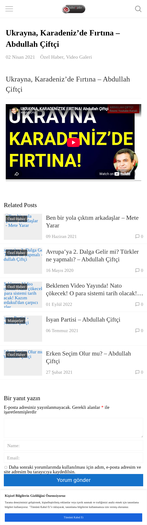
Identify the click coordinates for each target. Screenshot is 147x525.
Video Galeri (79, 57)
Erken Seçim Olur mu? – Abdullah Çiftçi (88, 357)
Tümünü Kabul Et (73, 517)
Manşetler (15, 320)
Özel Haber (51, 57)
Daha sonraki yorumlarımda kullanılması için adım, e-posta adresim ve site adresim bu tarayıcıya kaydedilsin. (72, 469)
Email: (13, 457)
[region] (73, 507)
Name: (13, 445)
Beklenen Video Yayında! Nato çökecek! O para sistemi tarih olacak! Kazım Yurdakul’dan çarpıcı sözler (91, 289)
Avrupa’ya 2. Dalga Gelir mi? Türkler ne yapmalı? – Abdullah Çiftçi (92, 255)
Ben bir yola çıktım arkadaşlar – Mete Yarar (92, 221)
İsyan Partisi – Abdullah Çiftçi (83, 319)
